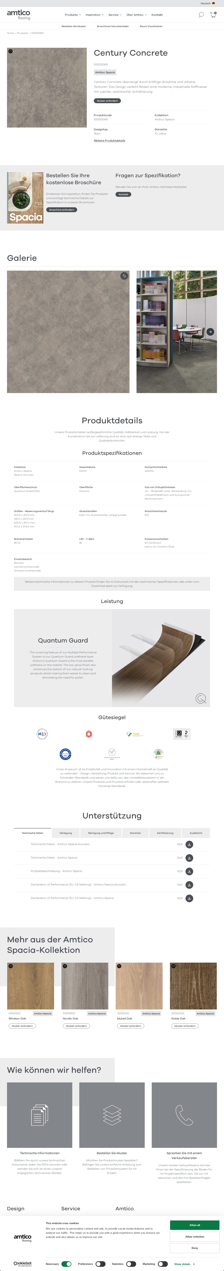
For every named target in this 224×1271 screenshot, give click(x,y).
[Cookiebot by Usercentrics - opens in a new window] (22, 1264)
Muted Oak (124, 1019)
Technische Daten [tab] (32, 833)
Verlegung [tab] (65, 833)
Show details (182, 1264)
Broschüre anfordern (61, 209)
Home (10, 33)
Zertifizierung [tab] (165, 833)
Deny (195, 1248)
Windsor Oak (17, 1019)
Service (113, 15)
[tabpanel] (112, 871)
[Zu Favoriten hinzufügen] (10, 51)
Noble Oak (178, 1019)
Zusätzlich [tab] (196, 833)
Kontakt (157, 15)
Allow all (195, 1225)
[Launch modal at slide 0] (124, 276)
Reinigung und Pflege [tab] (101, 833)
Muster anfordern (107, 101)
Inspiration (93, 15)
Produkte (71, 15)
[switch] (101, 1264)
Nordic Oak (70, 1019)
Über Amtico (135, 15)
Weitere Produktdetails (109, 141)
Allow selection (194, 1236)
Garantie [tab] (135, 833)
